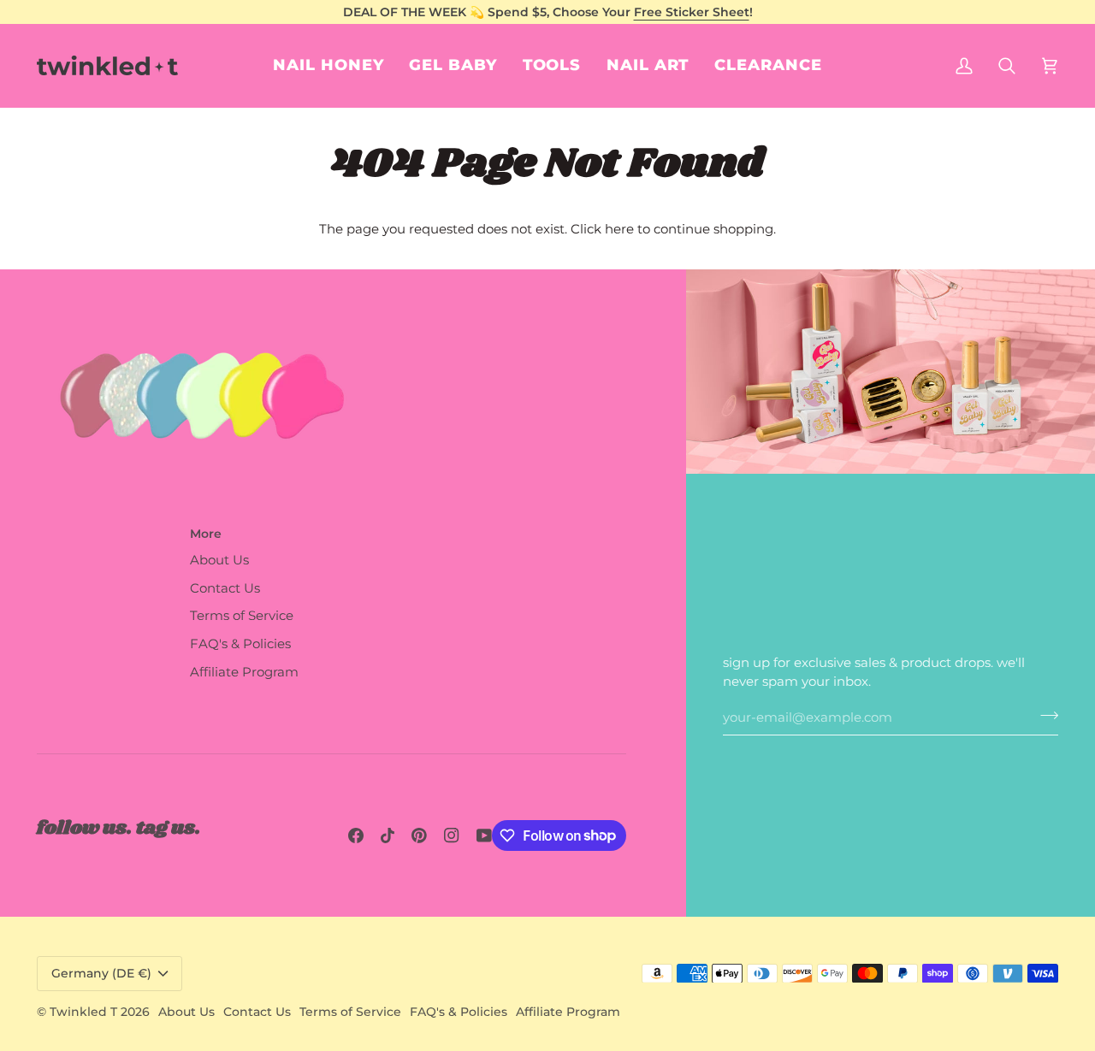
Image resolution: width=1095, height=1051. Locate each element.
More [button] (206, 533)
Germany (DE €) (101, 973)
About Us (219, 560)
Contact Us (225, 588)
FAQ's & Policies (240, 644)
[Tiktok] (387, 835)
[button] (647, 65)
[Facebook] (356, 835)
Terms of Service (241, 615)
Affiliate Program (244, 672)
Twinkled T (83, 1012)
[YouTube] (484, 835)
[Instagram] (451, 835)
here (619, 229)
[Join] (1044, 715)
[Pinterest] (419, 835)
